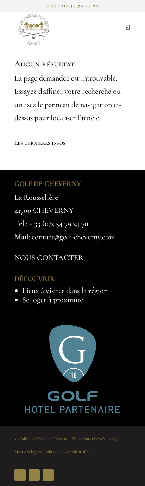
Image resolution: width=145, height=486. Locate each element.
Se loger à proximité (52, 299)
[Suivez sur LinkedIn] (48, 475)
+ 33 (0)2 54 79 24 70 (58, 223)
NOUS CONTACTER (48, 257)
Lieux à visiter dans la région (65, 290)
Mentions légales (28, 451)
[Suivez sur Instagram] (34, 475)
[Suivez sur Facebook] (20, 475)
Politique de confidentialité (66, 451)
